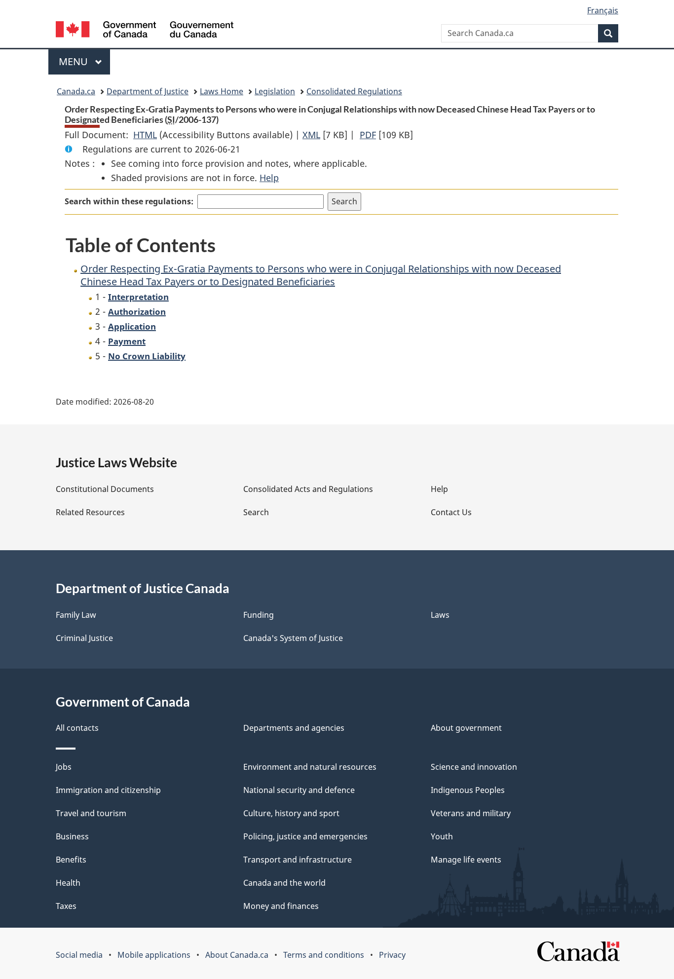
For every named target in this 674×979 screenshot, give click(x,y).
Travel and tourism (91, 813)
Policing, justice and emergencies (305, 836)
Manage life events (466, 859)
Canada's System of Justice (293, 638)
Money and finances (281, 906)
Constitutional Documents (105, 489)
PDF (368, 135)
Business (72, 836)
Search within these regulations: (129, 201)
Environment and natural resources (309, 766)
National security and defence (299, 790)
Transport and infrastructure (297, 859)
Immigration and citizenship (108, 790)
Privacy (392, 954)
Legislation (275, 91)
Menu (74, 61)
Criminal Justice (84, 638)
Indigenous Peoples (468, 790)
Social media (79, 954)
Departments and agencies (293, 727)
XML (311, 135)
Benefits (71, 859)
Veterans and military (471, 813)
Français (602, 10)
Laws (440, 614)
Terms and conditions (323, 954)
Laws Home (221, 91)
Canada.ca (76, 91)
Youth (442, 836)
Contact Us (451, 512)
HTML (145, 135)
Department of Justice (147, 91)
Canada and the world (284, 882)
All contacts (77, 727)
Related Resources (90, 512)
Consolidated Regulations (354, 91)
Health (68, 882)
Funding (258, 614)
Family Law (76, 614)
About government (466, 727)
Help (269, 178)
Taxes (66, 906)
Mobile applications (153, 954)
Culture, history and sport (291, 813)
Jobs (64, 766)
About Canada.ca (236, 954)
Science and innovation (474, 766)
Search (256, 512)
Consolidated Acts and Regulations (308, 489)
